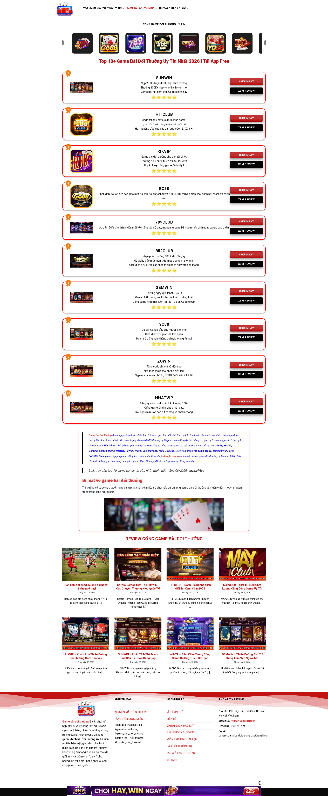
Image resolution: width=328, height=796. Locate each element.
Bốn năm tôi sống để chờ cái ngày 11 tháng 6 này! (85, 586)
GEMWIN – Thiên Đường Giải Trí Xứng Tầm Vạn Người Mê (242, 656)
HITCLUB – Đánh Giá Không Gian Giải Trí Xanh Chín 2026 (190, 586)
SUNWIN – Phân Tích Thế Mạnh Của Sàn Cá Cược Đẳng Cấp (138, 656)
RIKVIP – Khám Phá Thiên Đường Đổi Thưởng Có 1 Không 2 (86, 656)
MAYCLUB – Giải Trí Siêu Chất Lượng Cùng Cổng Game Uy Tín (242, 586)
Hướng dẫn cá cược (172, 8)
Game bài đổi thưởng (140, 8)
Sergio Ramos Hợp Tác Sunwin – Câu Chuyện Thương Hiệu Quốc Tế (138, 586)
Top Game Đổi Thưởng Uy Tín (102, 8)
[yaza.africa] (67, 8)
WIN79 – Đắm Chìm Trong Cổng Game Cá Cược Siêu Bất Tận (190, 656)
